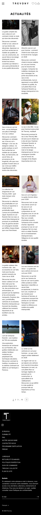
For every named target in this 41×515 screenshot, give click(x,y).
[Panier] (38, 3)
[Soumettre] (38, 497)
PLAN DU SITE (7, 471)
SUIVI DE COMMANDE (9, 465)
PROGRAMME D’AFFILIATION (12, 446)
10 (22, 399)
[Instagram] (2, 425)
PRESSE (5, 449)
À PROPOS (6, 431)
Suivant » (26, 399)
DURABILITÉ (6, 434)
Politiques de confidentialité (22, 490)
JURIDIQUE (6, 456)
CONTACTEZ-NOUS (9, 443)
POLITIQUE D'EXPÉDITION (11, 462)
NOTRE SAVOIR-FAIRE (9, 440)
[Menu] (3, 3)
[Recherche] (36, 3)
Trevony (9, 511)
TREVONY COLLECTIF (9, 468)
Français (4, 505)
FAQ (3, 437)
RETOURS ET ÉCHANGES (10, 459)
